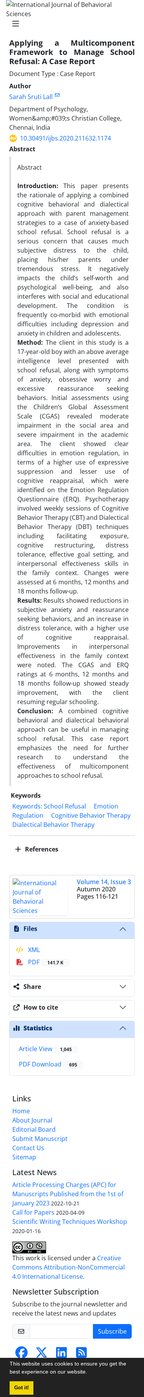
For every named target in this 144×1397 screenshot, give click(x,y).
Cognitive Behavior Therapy (91, 815)
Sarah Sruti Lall (31, 97)
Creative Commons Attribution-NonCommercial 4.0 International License (68, 1267)
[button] (90, 1373)
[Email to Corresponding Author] (57, 95)
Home (21, 1111)
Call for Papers (33, 1212)
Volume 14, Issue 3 (104, 882)
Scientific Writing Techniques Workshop (69, 1221)
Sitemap (24, 1157)
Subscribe (112, 1331)
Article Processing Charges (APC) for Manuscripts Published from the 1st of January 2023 (67, 1193)
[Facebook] (21, 1355)
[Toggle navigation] (69, 23)
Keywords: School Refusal (49, 806)
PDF (44, 962)
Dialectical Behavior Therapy (53, 824)
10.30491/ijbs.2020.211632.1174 (65, 138)
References (40, 849)
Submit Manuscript (40, 1138)
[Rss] (81, 1355)
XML (33, 950)
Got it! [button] (21, 1387)
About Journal (32, 1120)
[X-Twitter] (41, 1355)
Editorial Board (34, 1129)
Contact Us (28, 1148)
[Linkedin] (61, 1355)
